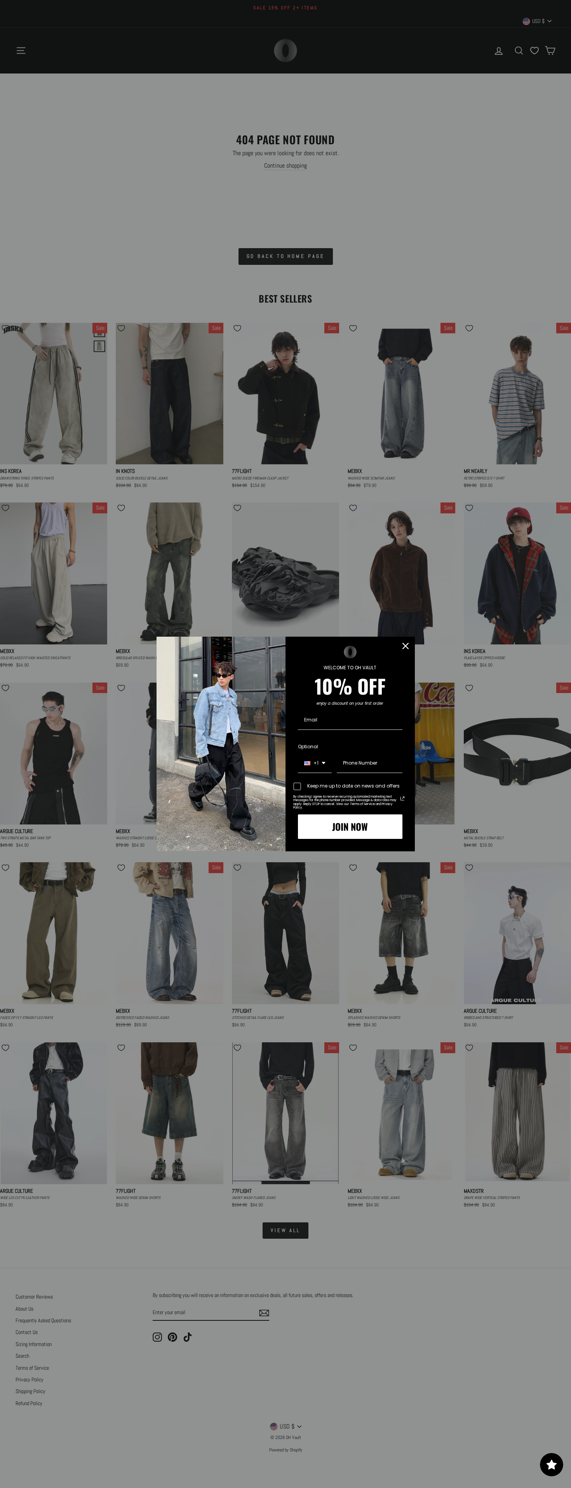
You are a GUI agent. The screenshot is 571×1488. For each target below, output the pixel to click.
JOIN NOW (350, 826)
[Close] (405, 646)
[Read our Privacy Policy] (402, 798)
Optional (308, 746)
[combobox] (315, 763)
